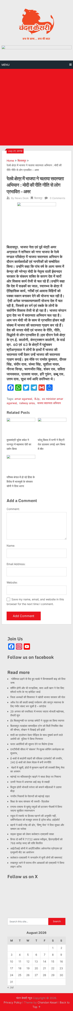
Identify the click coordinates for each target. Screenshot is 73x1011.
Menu (6, 64)
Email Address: (16, 564)
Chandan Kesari (47, 1002)
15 (52, 961)
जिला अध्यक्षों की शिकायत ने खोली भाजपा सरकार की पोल (37, 697)
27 (36, 975)
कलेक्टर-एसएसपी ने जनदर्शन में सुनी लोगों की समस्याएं (36, 857)
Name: (11, 545)
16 (61, 961)
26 (28, 975)
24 (11, 975)
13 (36, 961)
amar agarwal (23, 398)
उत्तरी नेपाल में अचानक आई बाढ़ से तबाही (30, 781)
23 (61, 968)
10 (11, 961)
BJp (37, 398)
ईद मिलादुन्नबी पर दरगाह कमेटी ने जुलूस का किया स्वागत (37, 720)
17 (11, 968)
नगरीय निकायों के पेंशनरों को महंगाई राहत (30, 796)
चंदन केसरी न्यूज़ (24, 998)
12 (27, 961)
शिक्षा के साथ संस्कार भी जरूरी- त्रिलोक (29, 801)
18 (19, 968)
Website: (12, 582)
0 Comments (57, 198)
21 (44, 968)
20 (36, 968)
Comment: (13, 509)
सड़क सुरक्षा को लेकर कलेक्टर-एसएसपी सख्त (32, 834)
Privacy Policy (13, 1002)
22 (52, 968)
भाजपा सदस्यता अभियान (49, 403)
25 (19, 975)
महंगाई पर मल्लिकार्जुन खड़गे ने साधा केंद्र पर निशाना (35, 776)
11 (19, 961)
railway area (27, 403)
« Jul (10, 987)
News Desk (22, 198)
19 (28, 968)
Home (10, 160)
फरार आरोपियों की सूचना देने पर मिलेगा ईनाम (31, 744)
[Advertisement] (36, 107)
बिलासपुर (22, 160)
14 (44, 961)
